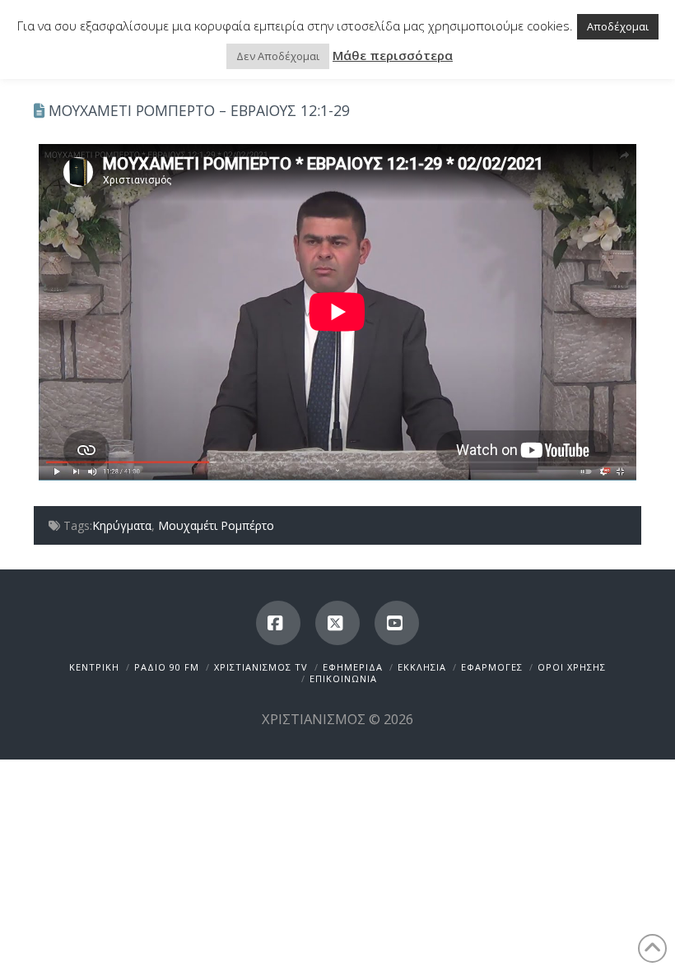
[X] (337, 623)
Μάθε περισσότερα (393, 55)
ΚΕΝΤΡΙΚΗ (94, 667)
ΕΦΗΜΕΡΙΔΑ (353, 667)
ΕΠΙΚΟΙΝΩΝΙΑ (343, 678)
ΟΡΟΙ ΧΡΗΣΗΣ (572, 667)
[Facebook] (278, 623)
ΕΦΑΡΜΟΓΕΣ (492, 667)
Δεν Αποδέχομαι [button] (277, 56)
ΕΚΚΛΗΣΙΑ (422, 667)
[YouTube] (397, 623)
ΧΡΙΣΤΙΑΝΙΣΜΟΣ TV (261, 667)
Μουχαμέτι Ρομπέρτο (216, 525)
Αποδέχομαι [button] (618, 26)
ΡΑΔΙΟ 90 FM (166, 667)
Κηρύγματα (121, 525)
